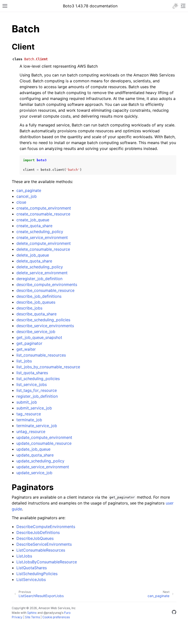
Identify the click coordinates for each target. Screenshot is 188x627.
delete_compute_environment (43, 243)
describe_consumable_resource (45, 290)
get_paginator (29, 343)
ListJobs (24, 555)
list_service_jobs (31, 384)
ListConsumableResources (40, 550)
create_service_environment (42, 237)
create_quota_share (34, 225)
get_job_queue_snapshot (39, 337)
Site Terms (32, 617)
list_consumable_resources (41, 355)
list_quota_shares (32, 372)
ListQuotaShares (31, 567)
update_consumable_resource (43, 443)
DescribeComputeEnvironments (45, 526)
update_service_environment (42, 466)
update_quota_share (35, 455)
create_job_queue (32, 219)
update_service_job (34, 472)
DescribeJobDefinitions (38, 532)
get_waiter (26, 349)
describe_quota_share (36, 313)
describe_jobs (29, 308)
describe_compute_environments (46, 284)
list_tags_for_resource (36, 390)
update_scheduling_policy (40, 460)
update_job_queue (33, 449)
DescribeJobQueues (35, 538)
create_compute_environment (43, 208)
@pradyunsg (52, 613)
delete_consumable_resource (43, 249)
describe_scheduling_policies (43, 319)
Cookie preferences (56, 617)
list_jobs (24, 360)
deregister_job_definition (39, 278)
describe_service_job (35, 331)
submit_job (26, 402)
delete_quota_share (34, 260)
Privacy (17, 617)
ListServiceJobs (31, 579)
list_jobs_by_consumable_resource (48, 366)
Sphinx (32, 613)
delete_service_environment (42, 272)
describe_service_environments (45, 325)
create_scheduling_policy (39, 231)
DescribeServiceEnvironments (44, 544)
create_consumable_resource (43, 213)
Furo (67, 613)
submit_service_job (34, 408)
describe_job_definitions (38, 296)
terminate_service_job (36, 425)
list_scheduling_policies (38, 378)
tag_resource (28, 413)
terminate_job (29, 419)
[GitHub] (174, 613)
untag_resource (30, 431)
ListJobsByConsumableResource (46, 561)
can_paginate (28, 190)
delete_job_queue (32, 255)
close (21, 202)
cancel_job (26, 196)
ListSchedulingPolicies (37, 573)
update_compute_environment (44, 437)
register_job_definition (37, 396)
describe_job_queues (35, 302)
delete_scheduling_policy (39, 266)
